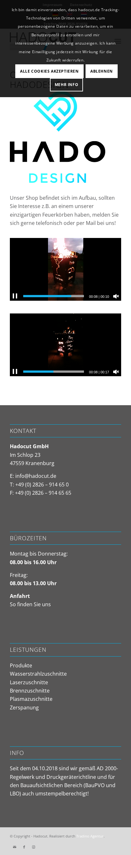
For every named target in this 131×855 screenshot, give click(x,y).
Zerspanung (24, 707)
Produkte (21, 665)
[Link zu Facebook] (24, 847)
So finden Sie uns (30, 604)
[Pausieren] (15, 296)
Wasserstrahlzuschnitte (38, 673)
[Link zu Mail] (14, 847)
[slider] (53, 296)
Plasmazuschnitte (31, 698)
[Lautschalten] (116, 296)
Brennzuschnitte (30, 690)
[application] (65, 269)
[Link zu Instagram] (33, 847)
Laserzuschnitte (29, 682)
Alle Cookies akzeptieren (49, 71)
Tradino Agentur (90, 836)
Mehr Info (66, 84)
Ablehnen (101, 71)
